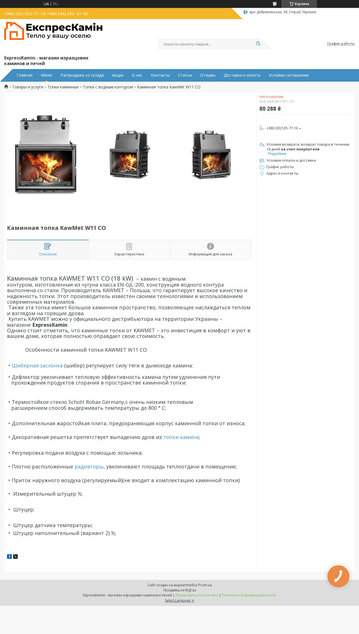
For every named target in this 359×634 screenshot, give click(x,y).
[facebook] (9, 557)
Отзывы (207, 75)
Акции (117, 75)
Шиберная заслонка (37, 365)
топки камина (181, 437)
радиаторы (89, 466)
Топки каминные (63, 87)
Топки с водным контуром (108, 87)
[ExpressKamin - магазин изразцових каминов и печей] (53, 36)
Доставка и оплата (242, 75)
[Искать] (258, 44)
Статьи (185, 75)
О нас (137, 75)
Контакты (160, 75)
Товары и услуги (27, 87)
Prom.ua (205, 585)
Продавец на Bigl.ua (179, 590)
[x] (15, 557)
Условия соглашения (289, 75)
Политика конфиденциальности (249, 595)
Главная (25, 75)
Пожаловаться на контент (197, 595)
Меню (46, 75)
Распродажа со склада (82, 75)
